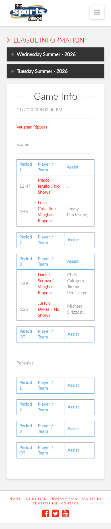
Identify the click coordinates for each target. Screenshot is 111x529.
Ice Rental (35, 498)
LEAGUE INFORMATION (48, 40)
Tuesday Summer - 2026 (42, 71)
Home (15, 498)
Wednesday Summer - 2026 (46, 54)
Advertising (44, 503)
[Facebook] (45, 513)
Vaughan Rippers (32, 127)
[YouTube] (65, 513)
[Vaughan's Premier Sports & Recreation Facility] (28, 12)
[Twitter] (55, 513)
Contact (70, 503)
